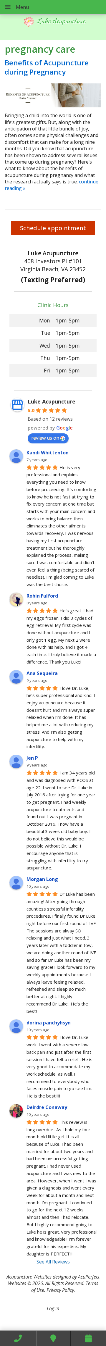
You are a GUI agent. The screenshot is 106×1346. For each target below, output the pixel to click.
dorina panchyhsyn (48, 1022)
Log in (53, 1308)
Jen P (32, 758)
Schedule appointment (53, 228)
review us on (45, 438)
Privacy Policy (60, 1290)
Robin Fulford (42, 596)
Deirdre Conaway (46, 1107)
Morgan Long (42, 879)
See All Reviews (53, 1261)
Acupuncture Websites (29, 1277)
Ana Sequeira (42, 673)
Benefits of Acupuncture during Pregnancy (47, 67)
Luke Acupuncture (51, 401)
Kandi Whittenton (47, 452)
